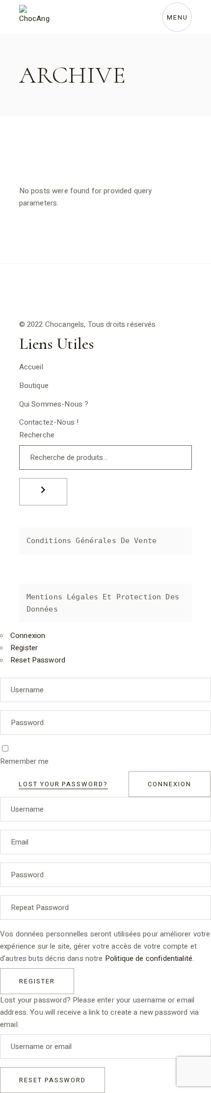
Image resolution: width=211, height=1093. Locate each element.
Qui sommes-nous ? (54, 404)
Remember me (24, 761)
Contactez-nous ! (49, 422)
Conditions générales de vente (91, 540)
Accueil (31, 367)
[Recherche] (43, 491)
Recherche (36, 435)
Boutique (34, 385)
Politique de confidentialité (148, 958)
